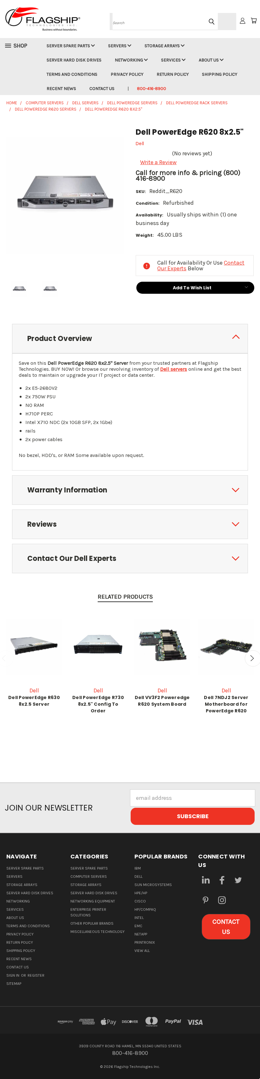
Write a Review (158, 162)
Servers (117, 45)
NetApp (140, 934)
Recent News (61, 88)
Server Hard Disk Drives (74, 60)
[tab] (130, 338)
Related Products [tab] (125, 596)
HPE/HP (140, 893)
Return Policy (173, 74)
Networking (129, 60)
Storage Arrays (163, 45)
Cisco (140, 901)
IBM (137, 868)
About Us (209, 60)
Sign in (13, 975)
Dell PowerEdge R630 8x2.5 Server (34, 700)
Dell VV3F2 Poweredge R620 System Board (162, 700)
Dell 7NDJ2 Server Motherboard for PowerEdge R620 (226, 704)
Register (36, 975)
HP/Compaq (145, 909)
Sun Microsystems (153, 885)
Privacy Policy (127, 74)
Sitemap (13, 983)
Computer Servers (88, 876)
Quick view (34, 646)
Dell (138, 876)
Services (171, 60)
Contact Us (101, 88)
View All (142, 950)
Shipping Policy (219, 74)
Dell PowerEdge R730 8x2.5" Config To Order (98, 704)
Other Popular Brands (92, 923)
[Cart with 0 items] (253, 20)
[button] (226, 927)
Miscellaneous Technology (97, 931)
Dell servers (173, 369)
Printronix (144, 942)
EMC (138, 926)
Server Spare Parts (69, 45)
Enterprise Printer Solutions (88, 912)
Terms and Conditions (72, 74)
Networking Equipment (92, 901)
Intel (139, 917)
